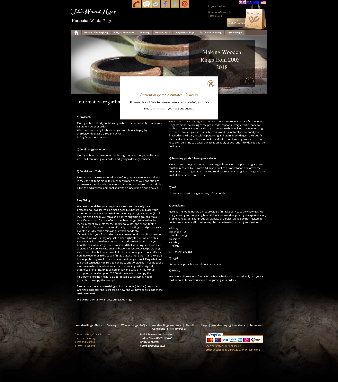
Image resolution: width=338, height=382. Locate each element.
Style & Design (234, 32)
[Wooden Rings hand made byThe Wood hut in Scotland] (76, 33)
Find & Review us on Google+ (156, 334)
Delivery (111, 325)
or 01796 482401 (149, 341)
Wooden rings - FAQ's (134, 325)
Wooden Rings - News (89, 325)
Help (204, 325)
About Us (191, 325)
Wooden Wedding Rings (96, 32)
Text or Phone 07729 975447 (156, 338)
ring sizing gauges (139, 217)
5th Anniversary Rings (210, 32)
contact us (159, 108)
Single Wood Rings (185, 32)
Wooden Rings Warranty (166, 325)
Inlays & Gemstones (124, 32)
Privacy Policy (178, 328)
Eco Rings (144, 32)
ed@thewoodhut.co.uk (152, 345)
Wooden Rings (162, 32)
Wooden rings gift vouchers (228, 325)
